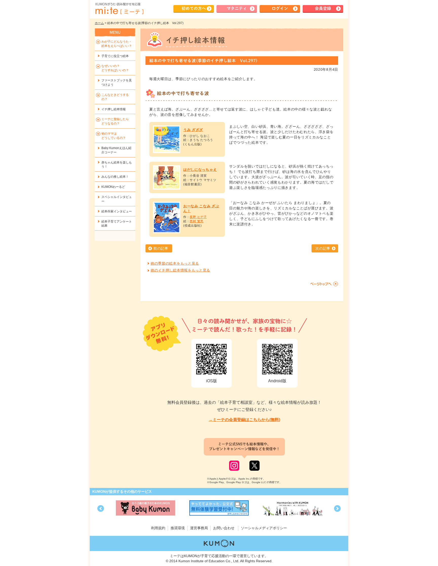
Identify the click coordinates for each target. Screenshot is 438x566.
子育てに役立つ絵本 (115, 56)
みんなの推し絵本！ (115, 176)
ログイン (280, 8)
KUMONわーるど (113, 187)
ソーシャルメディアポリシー (264, 528)
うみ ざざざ (193, 130)
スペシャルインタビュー (116, 199)
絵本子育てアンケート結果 (116, 224)
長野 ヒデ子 (198, 217)
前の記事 (160, 248)
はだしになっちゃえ (200, 170)
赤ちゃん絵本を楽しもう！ (116, 165)
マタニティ (237, 8)
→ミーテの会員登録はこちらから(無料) (244, 419)
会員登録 (323, 8)
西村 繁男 (197, 221)
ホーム (99, 23)
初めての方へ (193, 8)
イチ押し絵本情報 (113, 109)
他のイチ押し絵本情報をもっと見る (180, 270)
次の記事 (322, 248)
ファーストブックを (116, 82)
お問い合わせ (223, 528)
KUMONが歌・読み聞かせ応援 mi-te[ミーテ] (119, 9)
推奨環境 (178, 528)
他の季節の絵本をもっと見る (175, 263)
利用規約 (158, 528)
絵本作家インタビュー (116, 211)
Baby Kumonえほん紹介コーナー (116, 150)
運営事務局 (199, 528)
